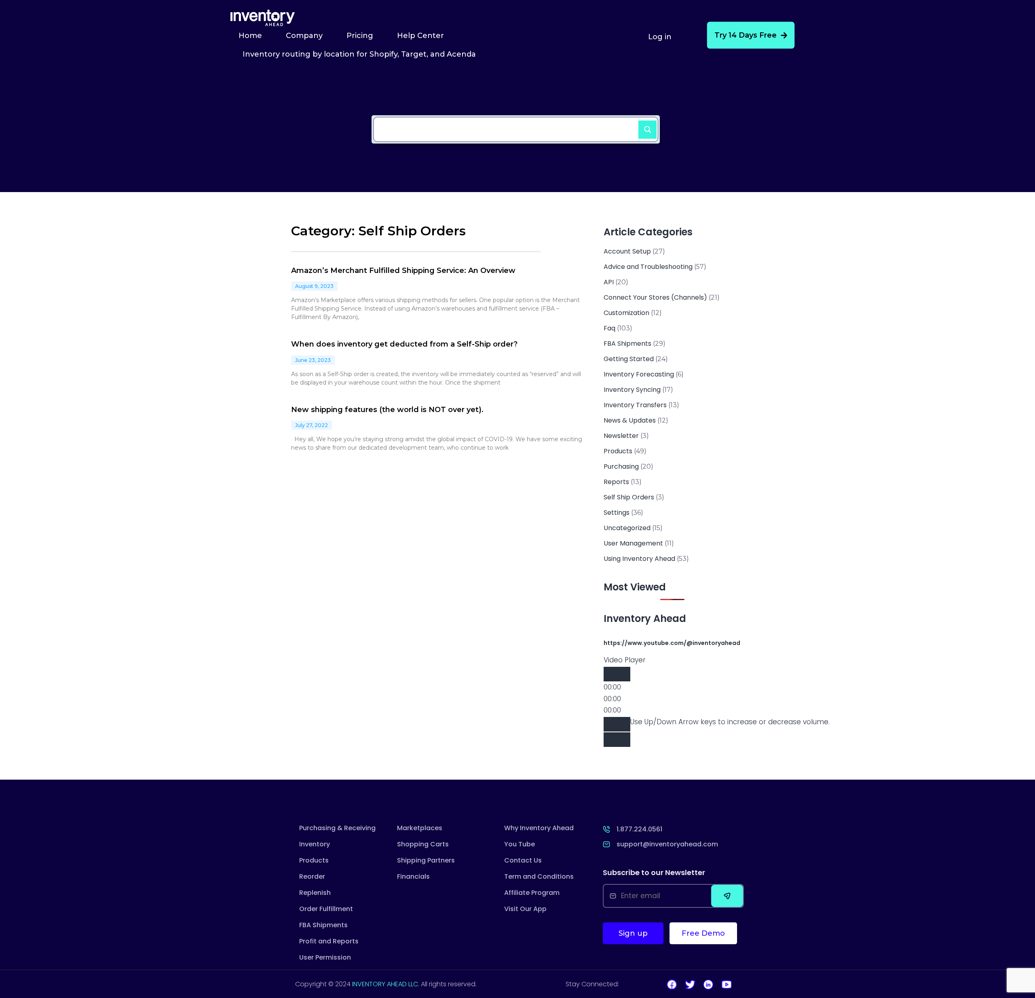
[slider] (730, 722)
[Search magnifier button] (644, 126)
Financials (413, 876)
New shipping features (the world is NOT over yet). (387, 409)
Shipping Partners (426, 860)
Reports (616, 481)
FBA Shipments (627, 343)
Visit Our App (525, 908)
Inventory (314, 844)
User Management (633, 543)
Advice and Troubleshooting (648, 266)
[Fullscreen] (617, 739)
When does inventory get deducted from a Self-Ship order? (404, 344)
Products (618, 451)
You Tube (519, 844)
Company (304, 35)
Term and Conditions (539, 876)
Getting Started (629, 359)
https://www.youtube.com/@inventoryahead (672, 643)
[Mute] (617, 724)
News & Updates (630, 420)
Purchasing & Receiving (337, 828)
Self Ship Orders (629, 497)
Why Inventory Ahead (539, 828)
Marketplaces (419, 828)
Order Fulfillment (326, 908)
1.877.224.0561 (639, 829)
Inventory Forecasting (639, 374)
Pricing (359, 35)
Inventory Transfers (635, 405)
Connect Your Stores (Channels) (655, 297)
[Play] (617, 674)
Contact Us (523, 860)
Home (250, 35)
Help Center (420, 35)
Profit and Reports (329, 941)
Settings (616, 512)
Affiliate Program (532, 892)
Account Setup (627, 251)
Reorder (312, 876)
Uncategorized (627, 528)
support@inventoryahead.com (667, 844)
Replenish (315, 892)
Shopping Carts (423, 844)
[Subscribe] (727, 896)
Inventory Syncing (632, 389)
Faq (609, 328)
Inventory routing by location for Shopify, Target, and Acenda (359, 54)
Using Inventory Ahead (639, 558)
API (609, 282)
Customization (626, 312)
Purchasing (621, 466)
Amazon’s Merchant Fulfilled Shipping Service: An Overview (403, 270)
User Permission (325, 957)
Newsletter (621, 435)
